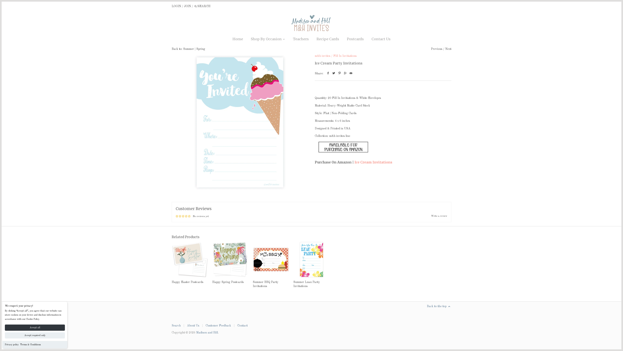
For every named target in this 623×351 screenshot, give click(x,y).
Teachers (301, 39)
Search (176, 325)
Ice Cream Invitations (373, 162)
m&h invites (322, 56)
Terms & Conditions (30, 345)
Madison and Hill (207, 332)
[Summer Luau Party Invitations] (311, 259)
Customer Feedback (218, 325)
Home (237, 39)
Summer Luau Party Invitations (306, 284)
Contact (242, 325)
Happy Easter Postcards (187, 282)
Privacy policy (12, 345)
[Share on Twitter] (334, 73)
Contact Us (381, 39)
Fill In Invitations (345, 56)
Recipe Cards (328, 39)
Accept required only (34, 335)
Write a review (439, 216)
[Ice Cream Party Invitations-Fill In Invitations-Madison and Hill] (240, 122)
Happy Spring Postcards (228, 282)
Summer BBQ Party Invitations (265, 284)
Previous (436, 49)
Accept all (35, 327)
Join (187, 6)
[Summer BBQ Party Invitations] (271, 259)
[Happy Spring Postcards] (230, 259)
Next (448, 49)
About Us (193, 325)
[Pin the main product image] (339, 73)
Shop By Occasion (266, 39)
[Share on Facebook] (328, 73)
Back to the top (437, 306)
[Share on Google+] (345, 73)
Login (176, 6)
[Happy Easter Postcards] (190, 259)
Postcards (355, 39)
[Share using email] (351, 73)
